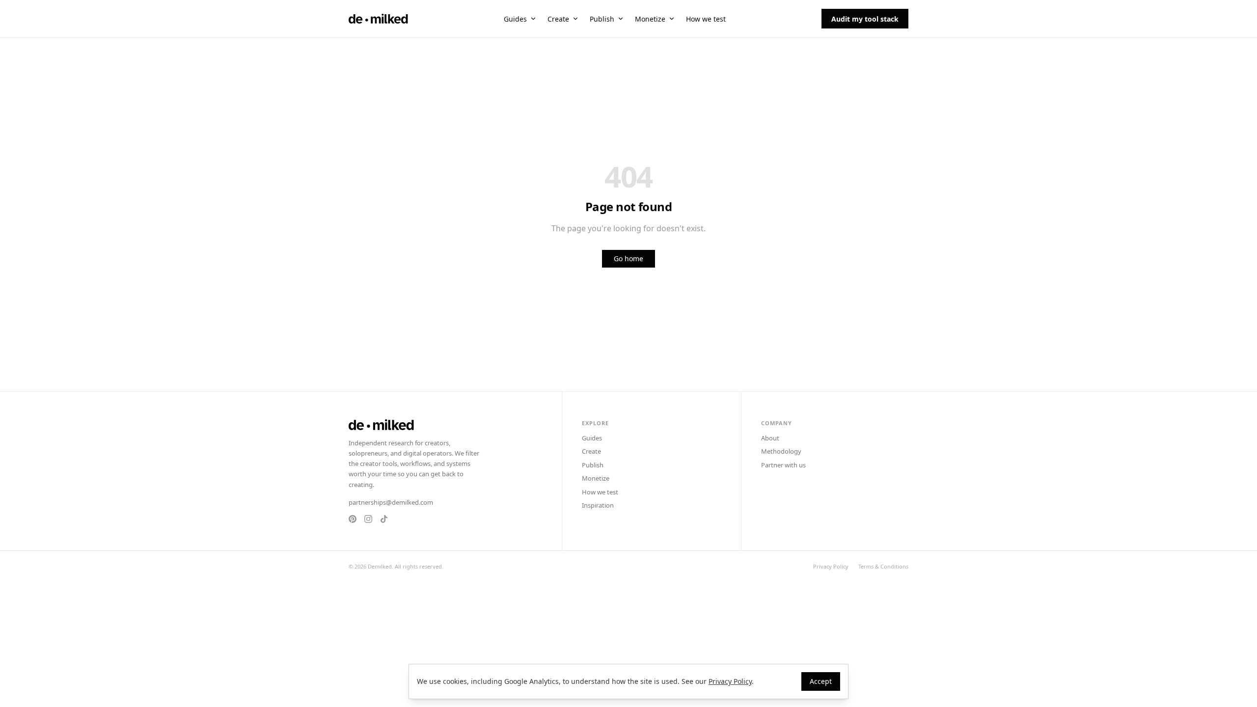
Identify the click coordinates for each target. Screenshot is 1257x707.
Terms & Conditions (883, 566)
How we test (706, 19)
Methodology (781, 451)
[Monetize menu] (671, 18)
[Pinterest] (352, 519)
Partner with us (783, 465)
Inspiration (598, 505)
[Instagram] (368, 519)
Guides (515, 19)
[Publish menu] (620, 18)
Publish (602, 19)
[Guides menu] (533, 18)
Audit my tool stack (865, 19)
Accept (821, 681)
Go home (628, 258)
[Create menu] (575, 18)
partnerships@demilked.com (391, 502)
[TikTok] (384, 519)
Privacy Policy (830, 566)
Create (558, 19)
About (770, 438)
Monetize (650, 19)
